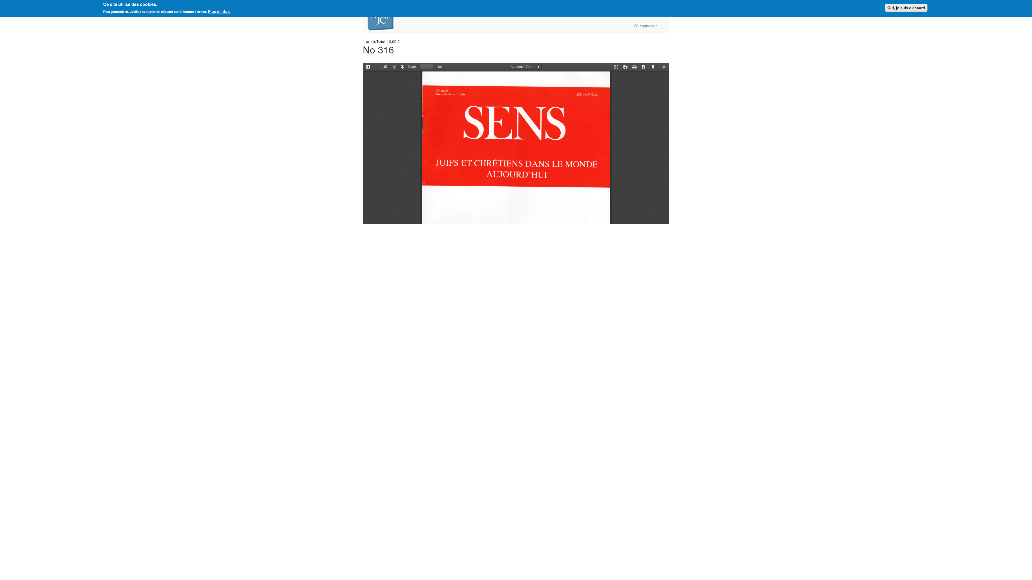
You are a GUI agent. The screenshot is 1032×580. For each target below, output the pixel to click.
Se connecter (645, 25)
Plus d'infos (219, 11)
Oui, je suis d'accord (906, 8)
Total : (382, 41)
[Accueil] (382, 19)
